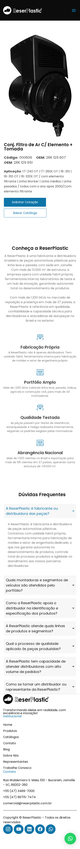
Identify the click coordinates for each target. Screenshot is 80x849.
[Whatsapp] (51, 829)
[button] (73, 10)
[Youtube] (18, 829)
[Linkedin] (29, 829)
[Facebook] (40, 829)
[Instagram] (8, 829)
